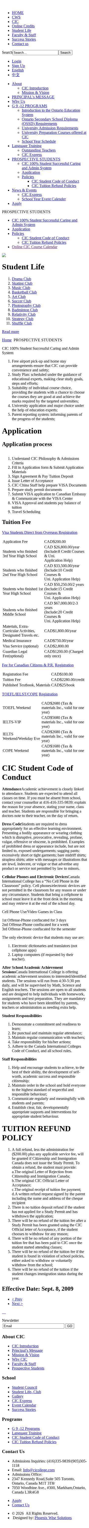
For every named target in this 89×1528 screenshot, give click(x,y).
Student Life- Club (26, 1392)
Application (21, 229)
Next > (17, 1304)
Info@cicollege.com (39, 1470)
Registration (68, 532)
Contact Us (20, 1505)
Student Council (24, 1387)
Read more (10, 332)
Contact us (20, 44)
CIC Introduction (25, 1346)
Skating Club (22, 283)
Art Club (19, 297)
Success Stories (24, 39)
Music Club (21, 288)
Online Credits (23, 26)
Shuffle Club (22, 323)
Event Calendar (24, 1405)
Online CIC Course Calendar (34, 247)
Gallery (17, 1396)
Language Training (27, 1433)
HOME (18, 13)
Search (7, 52)
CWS (16, 17)
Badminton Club (25, 310)
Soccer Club (21, 301)
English (18, 70)
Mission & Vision (25, 1355)
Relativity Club (24, 314)
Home (7, 340)
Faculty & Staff (24, 35)
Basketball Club (24, 292)
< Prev (17, 1299)
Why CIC (19, 1359)
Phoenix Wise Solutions (53, 1518)
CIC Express (22, 1401)
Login (16, 61)
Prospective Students (28, 1368)
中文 (16, 75)
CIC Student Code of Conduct (45, 238)
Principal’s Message (27, 1350)
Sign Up (18, 66)
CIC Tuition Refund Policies (44, 242)
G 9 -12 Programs (26, 1428)
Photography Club (26, 305)
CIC (15, 21)
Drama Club (21, 279)
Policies (18, 233)
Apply (17, 1500)
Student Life (21, 30)
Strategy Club (22, 319)
